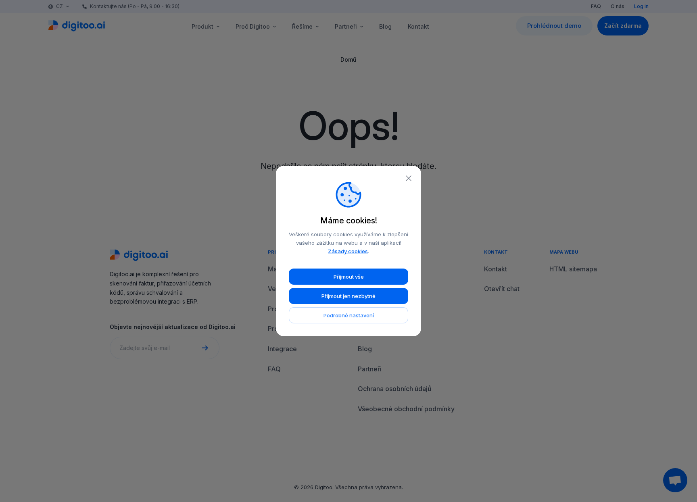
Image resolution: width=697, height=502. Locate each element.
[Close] (408, 178)
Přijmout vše (349, 276)
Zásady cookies (348, 251)
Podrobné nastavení (348, 315)
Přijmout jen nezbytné (348, 296)
